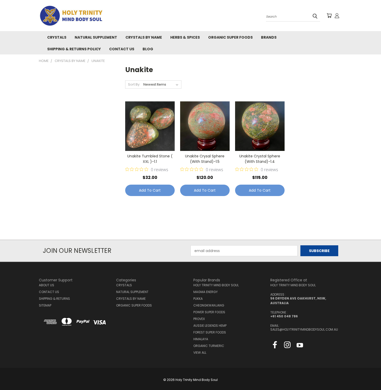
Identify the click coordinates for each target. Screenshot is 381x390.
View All (199, 352)
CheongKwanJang (208, 305)
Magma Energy (205, 292)
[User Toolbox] (337, 15)
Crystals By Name (143, 37)
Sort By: (134, 84)
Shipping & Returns (54, 298)
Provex (199, 319)
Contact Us (121, 49)
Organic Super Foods (230, 37)
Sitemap (45, 305)
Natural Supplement (96, 37)
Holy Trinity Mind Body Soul (216, 285)
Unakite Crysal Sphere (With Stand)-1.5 (204, 159)
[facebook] (274, 345)
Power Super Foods (209, 312)
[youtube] (299, 345)
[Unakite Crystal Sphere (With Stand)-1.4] (260, 126)
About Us (46, 285)
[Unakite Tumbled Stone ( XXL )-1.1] (150, 126)
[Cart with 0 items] (329, 15)
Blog (148, 49)
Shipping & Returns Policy (74, 49)
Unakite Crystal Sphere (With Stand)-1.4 (259, 159)
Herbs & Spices (185, 37)
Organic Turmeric (208, 346)
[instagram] (287, 345)
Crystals (56, 37)
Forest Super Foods (209, 332)
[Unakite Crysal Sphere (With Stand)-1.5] (205, 126)
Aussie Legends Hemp (210, 325)
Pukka (198, 298)
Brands (269, 37)
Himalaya (200, 339)
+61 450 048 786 (284, 316)
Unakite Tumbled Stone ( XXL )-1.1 (150, 159)
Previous (367, 373)
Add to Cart (150, 190)
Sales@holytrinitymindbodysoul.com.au (304, 329)
